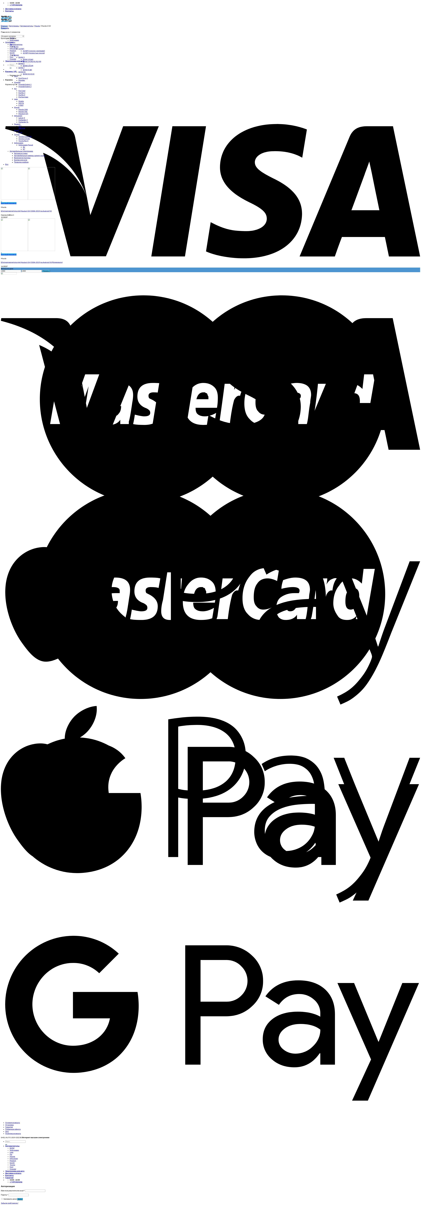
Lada (16, 99)
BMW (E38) (27, 70)
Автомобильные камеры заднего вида (29, 155)
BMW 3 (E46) (28, 59)
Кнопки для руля (20, 160)
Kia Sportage (23, 97)
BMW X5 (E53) (28, 74)
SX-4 (20, 132)
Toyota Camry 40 (24, 136)
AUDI (16, 47)
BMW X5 (22, 72)
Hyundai (13, 59)
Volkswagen (14, 40)
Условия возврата (12, 1123)
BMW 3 (21, 57)
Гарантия (9, 1127)
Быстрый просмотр (8, 203)
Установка (9, 1125)
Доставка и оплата (13, 9)
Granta (21, 101)
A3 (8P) (21, 49)
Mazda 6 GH (23, 114)
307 (19, 126)
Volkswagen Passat (25, 145)
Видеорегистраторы (22, 158)
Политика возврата (13, 1133)
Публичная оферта (13, 1129)
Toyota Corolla (24, 139)
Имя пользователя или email (13, 1191)
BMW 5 (21, 63)
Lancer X (21, 118)
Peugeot (13, 51)
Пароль (4, 1195)
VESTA (21, 103)
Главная (4, 26)
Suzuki (12, 53)
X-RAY (20, 105)
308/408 (21, 128)
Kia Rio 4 (21, 95)
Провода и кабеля (21, 162)
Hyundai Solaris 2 (24, 86)
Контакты (9, 11)
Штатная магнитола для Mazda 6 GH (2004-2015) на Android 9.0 (26, 211)
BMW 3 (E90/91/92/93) (32, 61)
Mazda (37, 26)
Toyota (16, 134)
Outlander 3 (22, 120)
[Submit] (6, 1144)
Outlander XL (23, 122)
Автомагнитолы (26, 26)
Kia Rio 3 (21, 93)
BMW (16, 55)
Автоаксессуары (21, 153)
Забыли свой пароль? (9, 1203)
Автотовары (14, 26)
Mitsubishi (14, 48)
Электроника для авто (14, 61)
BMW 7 (21, 68)
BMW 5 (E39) (28, 66)
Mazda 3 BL (23, 111)
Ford (11, 57)
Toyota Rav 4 (23, 141)
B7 (24, 149)
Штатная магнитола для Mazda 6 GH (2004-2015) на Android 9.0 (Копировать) (32, 262)
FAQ (7, 1131)
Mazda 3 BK (23, 109)
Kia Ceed (21, 91)
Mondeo (21, 80)
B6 (24, 147)
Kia (15, 89)
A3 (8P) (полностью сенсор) (34, 53)
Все (6, 164)
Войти (20, 1199)
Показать (46, 271)
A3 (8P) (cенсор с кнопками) (34, 51)
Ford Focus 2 (23, 78)
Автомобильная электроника (21, 151)
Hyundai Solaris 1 (24, 84)
